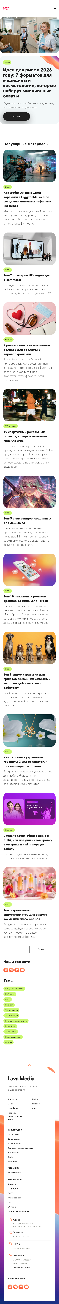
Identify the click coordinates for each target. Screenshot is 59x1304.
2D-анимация (11, 1015)
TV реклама (10, 426)
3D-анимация (11, 1010)
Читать (16, 116)
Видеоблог (10, 1026)
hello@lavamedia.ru (21, 1248)
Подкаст (9, 830)
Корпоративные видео (16, 1020)
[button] (55, 8)
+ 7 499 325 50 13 (21, 1236)
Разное (8, 339)
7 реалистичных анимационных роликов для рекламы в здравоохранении (27, 349)
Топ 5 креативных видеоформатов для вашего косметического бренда (25, 914)
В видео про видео (14, 988)
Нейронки (10, 994)
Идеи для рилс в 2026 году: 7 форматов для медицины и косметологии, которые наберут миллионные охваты (29, 83)
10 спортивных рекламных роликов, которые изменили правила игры (25, 436)
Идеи (7, 62)
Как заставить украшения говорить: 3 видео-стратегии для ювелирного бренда (25, 761)
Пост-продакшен (13, 1037)
